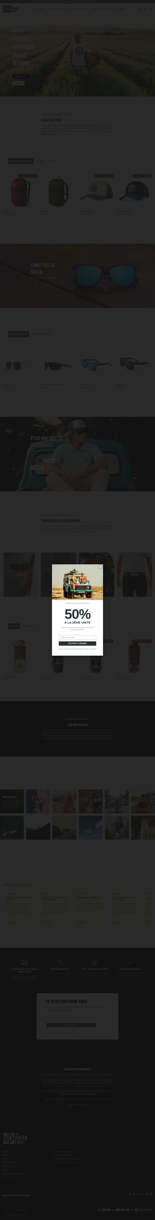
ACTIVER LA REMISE (77, 643)
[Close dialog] (101, 566)
